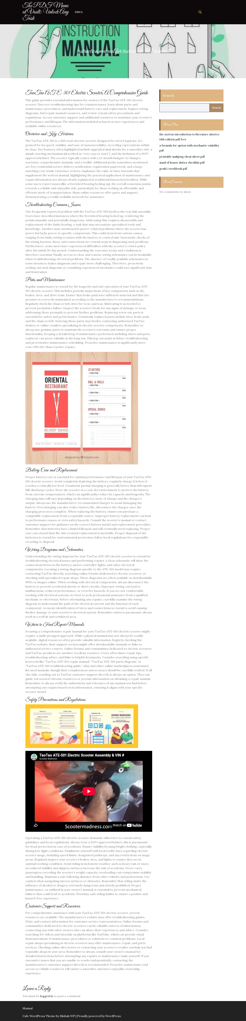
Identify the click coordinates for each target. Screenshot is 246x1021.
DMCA (79, 12)
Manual (28, 1008)
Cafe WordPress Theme (39, 1016)
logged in (46, 996)
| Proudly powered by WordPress (98, 1016)
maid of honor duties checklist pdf (182, 162)
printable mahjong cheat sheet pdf (182, 156)
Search (168, 95)
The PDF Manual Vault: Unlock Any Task (46, 12)
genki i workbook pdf (173, 168)
